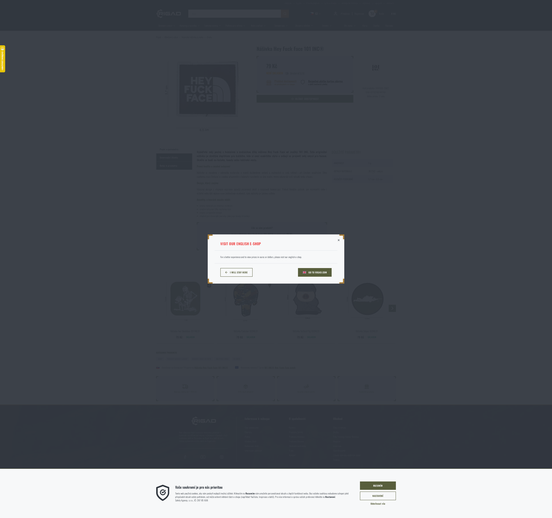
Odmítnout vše (378, 503)
